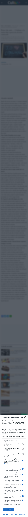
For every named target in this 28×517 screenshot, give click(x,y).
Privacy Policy (22, 514)
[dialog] (14, 466)
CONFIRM (8, 509)
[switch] (23, 444)
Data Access (14, 514)
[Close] (25, 417)
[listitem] (14, 441)
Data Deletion (6, 514)
